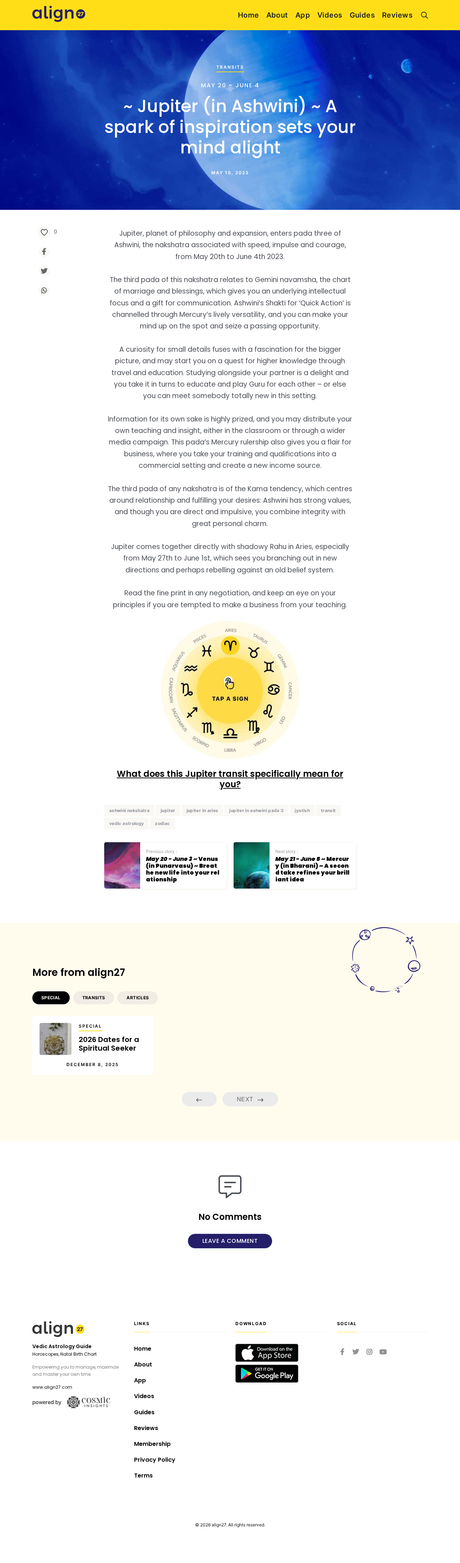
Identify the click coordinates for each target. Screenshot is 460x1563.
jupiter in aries (202, 810)
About (277, 15)
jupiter (168, 810)
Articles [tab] (137, 997)
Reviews (397, 15)
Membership (152, 1444)
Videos (329, 15)
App (302, 15)
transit (328, 810)
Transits (230, 67)
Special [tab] (51, 997)
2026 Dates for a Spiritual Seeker (109, 1043)
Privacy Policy (154, 1460)
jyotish (302, 810)
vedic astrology (126, 823)
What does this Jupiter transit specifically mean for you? (230, 779)
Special (90, 1026)
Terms (143, 1475)
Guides (362, 15)
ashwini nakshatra (129, 810)
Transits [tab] (93, 997)
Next (246, 1099)
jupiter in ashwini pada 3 (256, 810)
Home (248, 15)
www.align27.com (52, 1387)
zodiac (162, 823)
